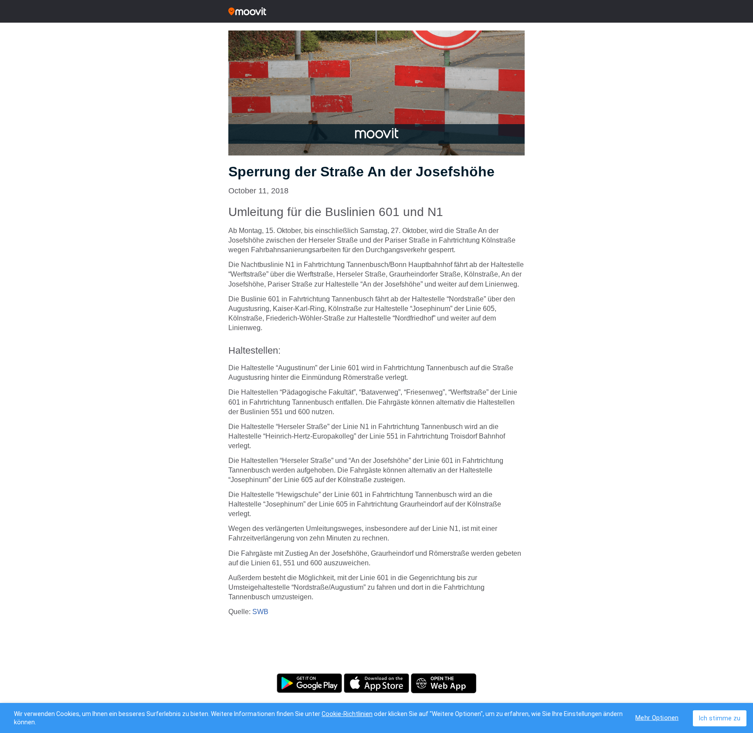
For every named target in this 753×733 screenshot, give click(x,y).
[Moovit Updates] (376, 11)
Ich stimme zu (720, 718)
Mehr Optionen (656, 717)
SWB (260, 611)
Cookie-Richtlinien (347, 713)
